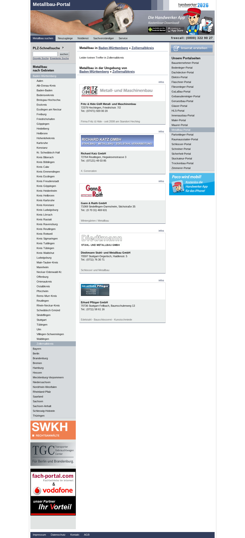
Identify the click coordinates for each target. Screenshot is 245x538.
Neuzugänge (65, 38)
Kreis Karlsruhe (46, 200)
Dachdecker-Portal (183, 72)
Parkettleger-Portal (182, 134)
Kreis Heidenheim (47, 190)
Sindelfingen (43, 315)
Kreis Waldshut (45, 252)
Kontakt (74, 534)
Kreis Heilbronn (45, 195)
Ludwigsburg (44, 257)
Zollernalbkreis (45, 343)
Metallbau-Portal (51, 4)
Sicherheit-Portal (181, 153)
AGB (86, 534)
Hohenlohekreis (46, 138)
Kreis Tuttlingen (46, 243)
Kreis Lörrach (44, 214)
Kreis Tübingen (45, 248)
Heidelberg (43, 128)
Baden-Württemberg (113, 48)
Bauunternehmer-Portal (185, 62)
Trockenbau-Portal (182, 163)
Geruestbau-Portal (182, 101)
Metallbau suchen (43, 38)
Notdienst (83, 38)
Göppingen (43, 123)
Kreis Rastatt (44, 219)
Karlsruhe (42, 142)
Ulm (39, 329)
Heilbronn (42, 133)
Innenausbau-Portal (183, 115)
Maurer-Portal (180, 125)
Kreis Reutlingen (46, 229)
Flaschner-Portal (181, 82)
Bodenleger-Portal (182, 67)
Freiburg (41, 114)
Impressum (39, 534)
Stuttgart (41, 319)
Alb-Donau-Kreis (46, 85)
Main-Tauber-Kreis (47, 262)
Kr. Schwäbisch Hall (48, 152)
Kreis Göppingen (46, 186)
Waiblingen (43, 338)
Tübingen (42, 324)
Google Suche (41, 58)
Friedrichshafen (46, 119)
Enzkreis (42, 104)
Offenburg (42, 276)
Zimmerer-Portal (181, 168)
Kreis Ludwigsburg (47, 209)
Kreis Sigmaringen (47, 238)
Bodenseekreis (45, 95)
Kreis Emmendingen (48, 171)
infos (161, 82)
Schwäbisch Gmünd (48, 310)
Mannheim (43, 267)
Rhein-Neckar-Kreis (48, 305)
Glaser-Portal (179, 105)
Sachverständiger (103, 38)
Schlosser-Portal (181, 144)
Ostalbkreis (43, 286)
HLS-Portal (178, 110)
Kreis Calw (43, 166)
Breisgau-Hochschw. (49, 99)
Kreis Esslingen (46, 176)
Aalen (40, 80)
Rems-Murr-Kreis (47, 295)
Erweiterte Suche (59, 58)
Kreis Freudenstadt (48, 181)
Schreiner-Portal (181, 148)
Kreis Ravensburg (47, 224)
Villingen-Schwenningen (50, 334)
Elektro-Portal (179, 77)
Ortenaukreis (44, 281)
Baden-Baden (44, 90)
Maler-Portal (179, 120)
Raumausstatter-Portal (185, 139)
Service (123, 38)
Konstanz (42, 147)
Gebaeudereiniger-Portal (186, 96)
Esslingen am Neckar (49, 109)
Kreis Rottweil (44, 233)
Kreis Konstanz (45, 205)
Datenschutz (58, 534)
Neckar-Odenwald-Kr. (49, 272)
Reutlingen (43, 300)
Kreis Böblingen (46, 162)
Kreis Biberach (45, 157)
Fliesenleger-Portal (182, 86)
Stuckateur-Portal (182, 158)
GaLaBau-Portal (181, 91)
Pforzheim (42, 291)
